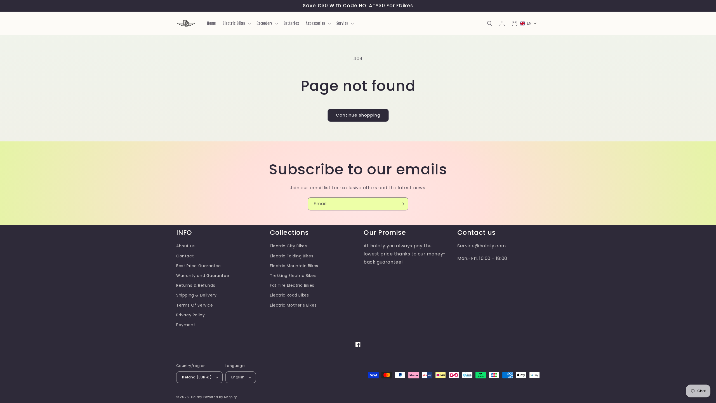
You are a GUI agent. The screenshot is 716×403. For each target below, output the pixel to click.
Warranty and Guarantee (202, 275)
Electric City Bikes (288, 246)
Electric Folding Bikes (291, 256)
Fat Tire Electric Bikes (292, 285)
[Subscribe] (402, 203)
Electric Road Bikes (289, 295)
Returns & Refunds (195, 285)
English (238, 377)
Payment (185, 325)
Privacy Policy (190, 315)
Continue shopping (358, 115)
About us (185, 246)
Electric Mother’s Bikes (293, 305)
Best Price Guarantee (198, 266)
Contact (185, 256)
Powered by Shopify (220, 397)
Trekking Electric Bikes (293, 275)
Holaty (196, 397)
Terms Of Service (194, 305)
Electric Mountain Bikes (294, 266)
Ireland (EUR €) (196, 377)
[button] (236, 23)
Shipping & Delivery (196, 295)
